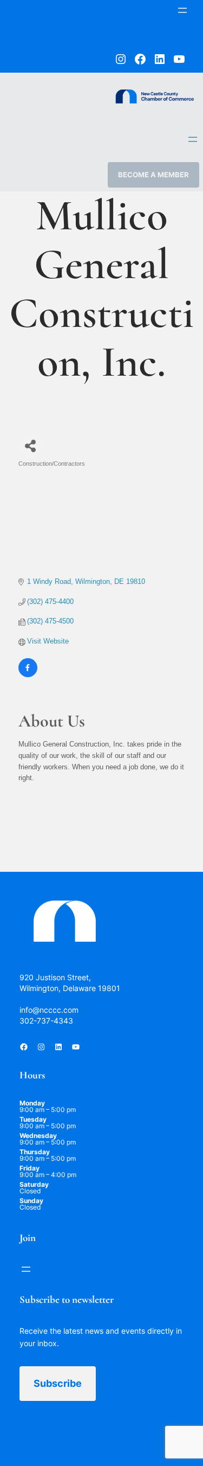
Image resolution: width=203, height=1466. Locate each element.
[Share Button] (30, 446)
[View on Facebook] (27, 675)
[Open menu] (182, 10)
